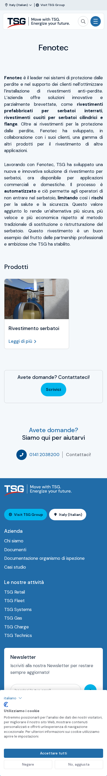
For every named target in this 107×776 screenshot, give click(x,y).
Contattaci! (78, 454)
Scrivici (53, 389)
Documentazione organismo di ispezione (44, 558)
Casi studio (15, 567)
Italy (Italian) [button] (70, 514)
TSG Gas (13, 618)
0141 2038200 (44, 454)
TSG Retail (14, 592)
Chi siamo (13, 541)
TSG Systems (18, 609)
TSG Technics (18, 635)
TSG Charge (16, 627)
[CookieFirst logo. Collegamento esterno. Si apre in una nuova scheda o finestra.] (6, 704)
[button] (13, 698)
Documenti (15, 550)
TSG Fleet (14, 600)
